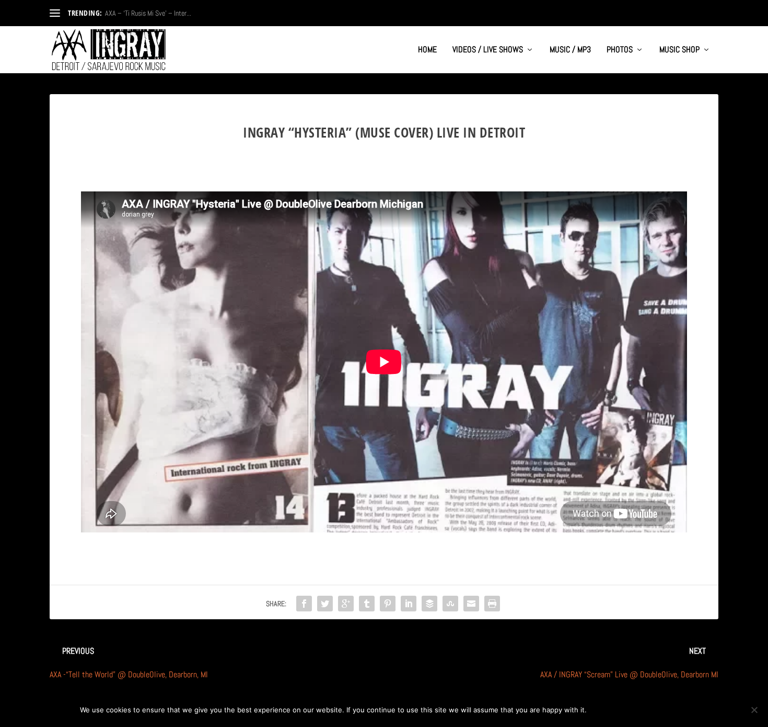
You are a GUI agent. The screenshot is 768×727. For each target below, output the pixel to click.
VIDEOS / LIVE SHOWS (487, 50)
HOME (427, 50)
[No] (754, 710)
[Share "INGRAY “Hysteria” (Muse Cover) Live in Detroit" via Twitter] (325, 603)
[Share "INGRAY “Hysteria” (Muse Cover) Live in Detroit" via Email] (471, 603)
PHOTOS (620, 50)
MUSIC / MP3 (570, 50)
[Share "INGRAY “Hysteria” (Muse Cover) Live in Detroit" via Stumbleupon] (450, 603)
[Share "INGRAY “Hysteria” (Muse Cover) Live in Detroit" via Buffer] (429, 603)
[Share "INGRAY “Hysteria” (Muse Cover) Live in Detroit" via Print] (492, 603)
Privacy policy (654, 710)
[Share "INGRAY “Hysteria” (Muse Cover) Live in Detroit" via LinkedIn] (408, 603)
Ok (603, 710)
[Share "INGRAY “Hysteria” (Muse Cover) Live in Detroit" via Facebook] (304, 603)
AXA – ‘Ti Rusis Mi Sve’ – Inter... (148, 13)
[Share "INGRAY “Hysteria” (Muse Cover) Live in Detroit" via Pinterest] (387, 603)
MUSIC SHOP (679, 50)
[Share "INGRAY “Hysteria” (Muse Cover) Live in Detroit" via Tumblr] (366, 603)
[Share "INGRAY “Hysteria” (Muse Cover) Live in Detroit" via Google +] (345, 603)
